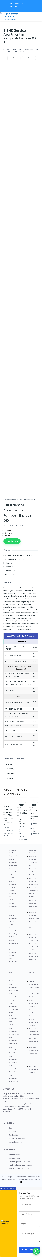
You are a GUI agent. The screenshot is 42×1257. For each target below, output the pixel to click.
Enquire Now (12, 541)
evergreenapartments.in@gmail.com (19, 1104)
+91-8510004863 (32, 1098)
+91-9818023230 (17, 1098)
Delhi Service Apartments (12, 49)
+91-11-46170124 (19, 1109)
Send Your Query (8, 1188)
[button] (40, 17)
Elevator (10, 773)
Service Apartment (31, 49)
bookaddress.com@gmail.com (16, 1106)
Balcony (10, 769)
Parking (10, 778)
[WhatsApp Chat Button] (36, 1251)
